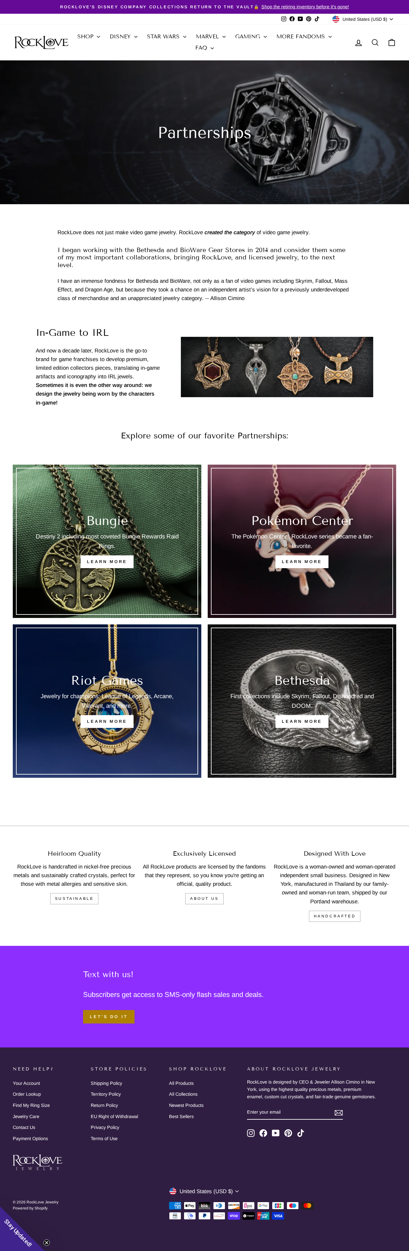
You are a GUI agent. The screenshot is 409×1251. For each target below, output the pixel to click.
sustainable (74, 898)
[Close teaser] (46, 1242)
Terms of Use (104, 1138)
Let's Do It (109, 1016)
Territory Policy (106, 1094)
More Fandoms (301, 36)
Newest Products (186, 1105)
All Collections (183, 1094)
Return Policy (104, 1105)
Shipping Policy (106, 1083)
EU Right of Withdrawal (114, 1116)
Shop (86, 36)
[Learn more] (302, 701)
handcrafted (335, 916)
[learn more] (302, 541)
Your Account (26, 1083)
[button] (22, 1228)
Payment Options (30, 1138)
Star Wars (164, 36)
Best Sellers (181, 1116)
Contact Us (24, 1127)
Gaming (248, 36)
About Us (204, 898)
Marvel (208, 36)
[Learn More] (107, 541)
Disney (121, 36)
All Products (181, 1083)
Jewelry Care (26, 1116)
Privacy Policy (105, 1127)
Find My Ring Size (31, 1105)
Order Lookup (27, 1094)
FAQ (202, 47)
